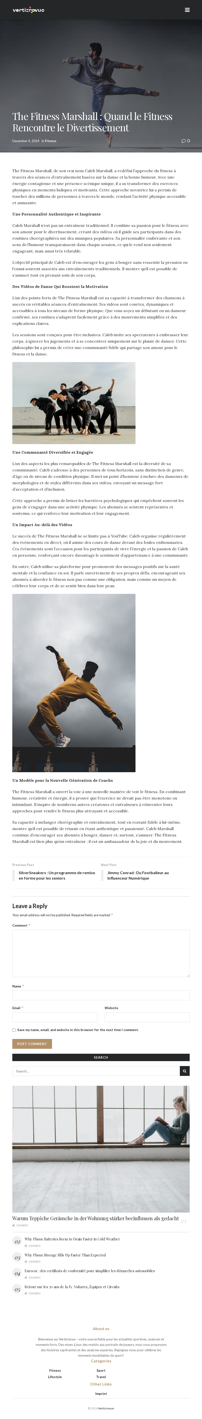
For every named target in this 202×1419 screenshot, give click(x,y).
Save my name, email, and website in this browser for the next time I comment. (78, 1030)
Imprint (101, 1394)
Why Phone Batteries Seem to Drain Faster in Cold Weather (72, 1238)
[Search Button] (185, 1071)
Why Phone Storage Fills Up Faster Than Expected (65, 1254)
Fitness (50, 141)
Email (18, 1007)
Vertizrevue (106, 1408)
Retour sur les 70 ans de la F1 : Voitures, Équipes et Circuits (72, 1286)
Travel (101, 1377)
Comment (21, 925)
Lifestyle (55, 1377)
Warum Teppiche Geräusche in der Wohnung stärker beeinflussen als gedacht (95, 1218)
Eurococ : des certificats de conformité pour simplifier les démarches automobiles (90, 1270)
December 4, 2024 (25, 141)
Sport (101, 1370)
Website (111, 1008)
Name (18, 986)
